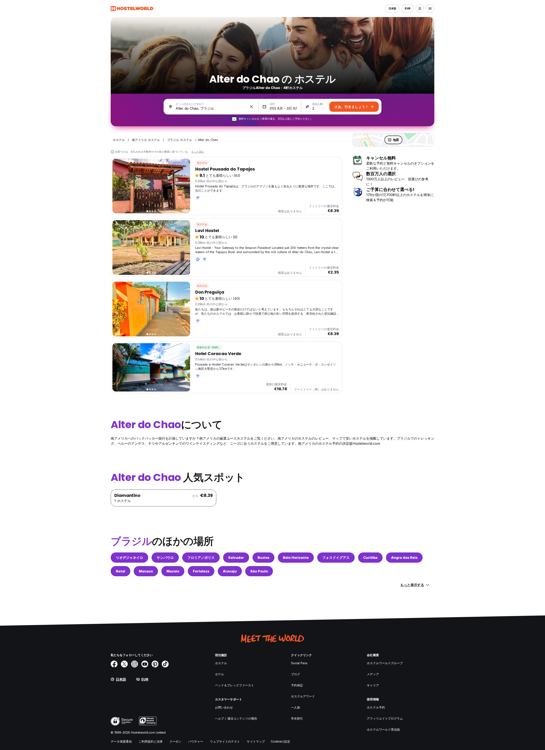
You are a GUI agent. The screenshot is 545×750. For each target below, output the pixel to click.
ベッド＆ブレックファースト (234, 685)
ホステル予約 (376, 707)
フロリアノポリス (201, 557)
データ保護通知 (121, 741)
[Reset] (251, 107)
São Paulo (259, 571)
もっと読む (197, 151)
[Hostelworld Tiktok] (165, 664)
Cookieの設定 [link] (280, 741)
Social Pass (299, 663)
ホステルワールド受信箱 (383, 729)
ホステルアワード (303, 696)
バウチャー (195, 741)
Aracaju (230, 571)
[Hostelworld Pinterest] (155, 664)
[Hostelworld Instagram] (134, 664)
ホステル (202, 162)
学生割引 (297, 718)
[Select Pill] (420, 8)
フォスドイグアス (336, 557)
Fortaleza (201, 571)
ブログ (295, 674)
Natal (120, 571)
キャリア (373, 685)
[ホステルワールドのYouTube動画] (144, 664)
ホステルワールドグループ (385, 663)
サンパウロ (165, 557)
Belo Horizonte (296, 557)
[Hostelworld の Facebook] (114, 664)
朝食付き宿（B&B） (208, 347)
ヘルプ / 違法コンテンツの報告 (236, 718)
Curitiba (370, 557)
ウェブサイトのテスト (225, 741)
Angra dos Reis (404, 557)
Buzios (263, 557)
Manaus (146, 571)
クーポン (175, 741)
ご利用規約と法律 (151, 741)
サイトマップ (256, 741)
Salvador (236, 557)
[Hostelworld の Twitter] (124, 664)
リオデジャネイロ (129, 557)
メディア (373, 674)
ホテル (219, 674)
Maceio (172, 571)
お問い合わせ (224, 707)
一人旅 (295, 707)
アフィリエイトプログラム (385, 718)
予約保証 (297, 685)
